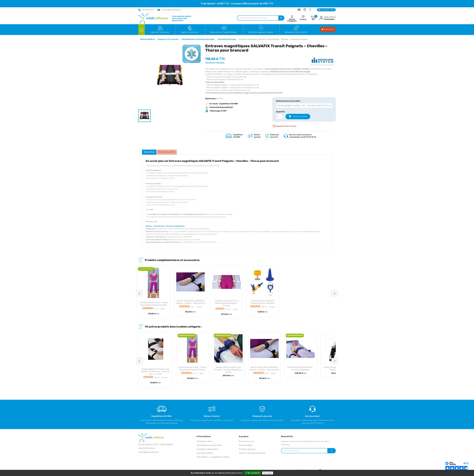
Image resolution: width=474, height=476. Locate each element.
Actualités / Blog (327, 10)
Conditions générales (247, 449)
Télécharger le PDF (216, 110)
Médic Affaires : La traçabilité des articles (213, 457)
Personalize (267, 473)
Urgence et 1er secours (159, 32)
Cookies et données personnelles (252, 453)
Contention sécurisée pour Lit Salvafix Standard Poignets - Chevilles (226, 303)
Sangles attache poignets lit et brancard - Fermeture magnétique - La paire (228, 369)
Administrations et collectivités (209, 445)
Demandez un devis (204, 441)
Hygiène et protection (189, 32)
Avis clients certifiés (205, 453)
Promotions (329, 29)
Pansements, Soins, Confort (295, 32)
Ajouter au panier (298, 116)
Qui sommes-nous (246, 441)
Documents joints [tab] (167, 152)
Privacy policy (279, 473)
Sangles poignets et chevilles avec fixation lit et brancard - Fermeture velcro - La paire (155, 371)
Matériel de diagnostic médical (260, 32)
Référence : (211, 99)
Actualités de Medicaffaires (207, 449)
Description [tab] (149, 152)
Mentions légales (245, 445)
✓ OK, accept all (252, 473)
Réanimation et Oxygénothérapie (223, 32)
